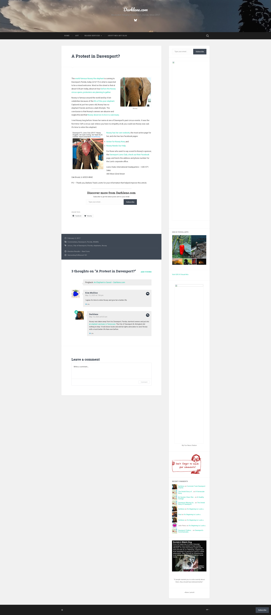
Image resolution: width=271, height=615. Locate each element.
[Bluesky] (135, 20)
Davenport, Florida (85, 242)
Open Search (207, 35)
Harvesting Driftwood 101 (77, 255)
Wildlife (96, 242)
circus (70, 246)
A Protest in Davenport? (95, 56)
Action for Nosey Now (115, 141)
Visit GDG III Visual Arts (180, 274)
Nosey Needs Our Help (116, 146)
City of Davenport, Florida (83, 246)
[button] (181, 247)
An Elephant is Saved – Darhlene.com (109, 282)
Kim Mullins (91, 292)
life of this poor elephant (104, 101)
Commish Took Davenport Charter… (191, 487)
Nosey (104, 246)
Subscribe (130, 202)
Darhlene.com (135, 9)
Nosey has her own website (118, 133)
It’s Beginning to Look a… (195, 509)
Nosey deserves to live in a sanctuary (103, 115)
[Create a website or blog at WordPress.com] (62, 610)
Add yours (146, 272)
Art (77, 36)
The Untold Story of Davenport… (191, 503)
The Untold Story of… (185, 492)
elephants (97, 246)
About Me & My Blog (117, 36)
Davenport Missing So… (186, 503)
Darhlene (93, 314)
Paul (179, 514)
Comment (144, 382)
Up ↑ (208, 609)
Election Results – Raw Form (79, 251)
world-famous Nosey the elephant (89, 78)
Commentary (72, 242)
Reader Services (92, 36)
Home (66, 36)
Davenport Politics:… (185, 530)
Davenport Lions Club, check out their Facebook (129, 154)
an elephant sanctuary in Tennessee (102, 324)
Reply (147, 293)
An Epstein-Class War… (186, 497)
